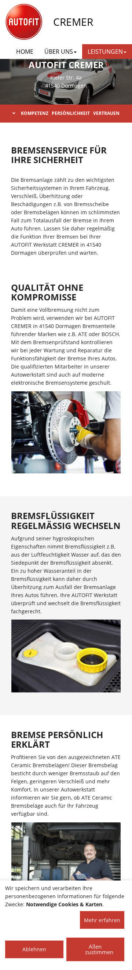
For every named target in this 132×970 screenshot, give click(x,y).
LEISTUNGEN (105, 51)
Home (24, 51)
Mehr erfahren (102, 920)
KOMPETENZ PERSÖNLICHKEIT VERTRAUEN (70, 113)
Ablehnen (34, 949)
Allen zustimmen (99, 949)
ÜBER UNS (58, 51)
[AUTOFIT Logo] (24, 22)
